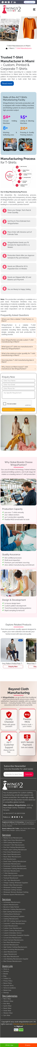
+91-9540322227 (8, 813)
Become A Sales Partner (11, 907)
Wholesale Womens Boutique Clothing (15, 892)
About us (6, 969)
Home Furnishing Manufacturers (13, 949)
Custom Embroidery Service (12, 933)
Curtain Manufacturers (10, 926)
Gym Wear (6, 1015)
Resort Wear (7, 1008)
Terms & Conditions (9, 988)
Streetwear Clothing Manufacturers (14, 866)
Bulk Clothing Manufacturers (12, 911)
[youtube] (6, 2)
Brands (5, 974)
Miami (11, 48)
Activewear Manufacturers (11, 902)
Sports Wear (7, 1006)
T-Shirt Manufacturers (10, 873)
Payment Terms (8, 985)
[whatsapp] (3, 2)
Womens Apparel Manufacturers (13, 894)
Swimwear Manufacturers (11, 871)
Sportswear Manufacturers (12, 864)
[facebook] (12, 2)
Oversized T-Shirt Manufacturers (13, 845)
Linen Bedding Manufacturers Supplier (15, 959)
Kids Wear (6, 1003)
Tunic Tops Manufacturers (11, 880)
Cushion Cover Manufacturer (12, 928)
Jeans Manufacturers (10, 952)
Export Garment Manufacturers (13, 940)
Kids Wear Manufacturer (11, 956)
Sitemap (6, 992)
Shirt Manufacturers (9, 859)
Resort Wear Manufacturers (12, 857)
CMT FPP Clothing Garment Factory (14, 921)
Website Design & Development (24, 1024)
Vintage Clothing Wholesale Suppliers (15, 882)
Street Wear (7, 1010)
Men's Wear (7, 999)
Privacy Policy (7, 981)
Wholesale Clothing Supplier (12, 887)
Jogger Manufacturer (10, 954)
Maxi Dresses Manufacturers (12, 961)
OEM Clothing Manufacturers (12, 842)
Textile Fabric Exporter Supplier (13, 875)
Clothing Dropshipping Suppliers (13, 916)
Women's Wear (8, 1001)
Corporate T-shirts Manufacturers (14, 923)
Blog (4, 976)
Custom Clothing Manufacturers (13, 930)
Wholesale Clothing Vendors (12, 890)
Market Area (7, 990)
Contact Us (7, 978)
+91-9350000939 (19, 813)
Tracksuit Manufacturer (10, 878)
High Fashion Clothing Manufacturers (15, 947)
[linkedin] (15, 2)
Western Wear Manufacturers (12, 885)
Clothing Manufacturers (11, 919)
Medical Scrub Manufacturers (12, 838)
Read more (7, 83)
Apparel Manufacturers (10, 904)
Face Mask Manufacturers (11, 942)
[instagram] (9, 2)
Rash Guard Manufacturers (12, 854)
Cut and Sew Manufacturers (12, 937)
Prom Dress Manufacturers (12, 852)
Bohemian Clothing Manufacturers (14, 909)
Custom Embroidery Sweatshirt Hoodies (16, 935)
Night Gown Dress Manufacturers (14, 840)
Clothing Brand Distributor (11, 914)
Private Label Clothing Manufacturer (15, 849)
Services (6, 971)
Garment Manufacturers (11, 945)
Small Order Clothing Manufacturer (14, 861)
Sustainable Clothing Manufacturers (15, 868)
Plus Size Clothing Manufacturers (14, 847)
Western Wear (8, 1013)
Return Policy (7, 983)
